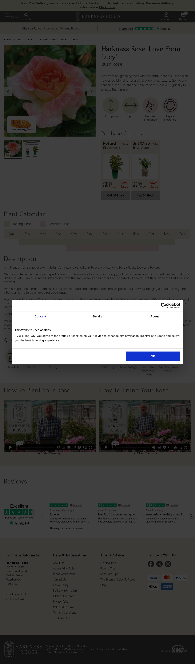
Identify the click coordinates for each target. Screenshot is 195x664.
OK (153, 356)
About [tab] (154, 316)
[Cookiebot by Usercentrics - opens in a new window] (163, 305)
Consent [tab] (40, 316)
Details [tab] (97, 316)
